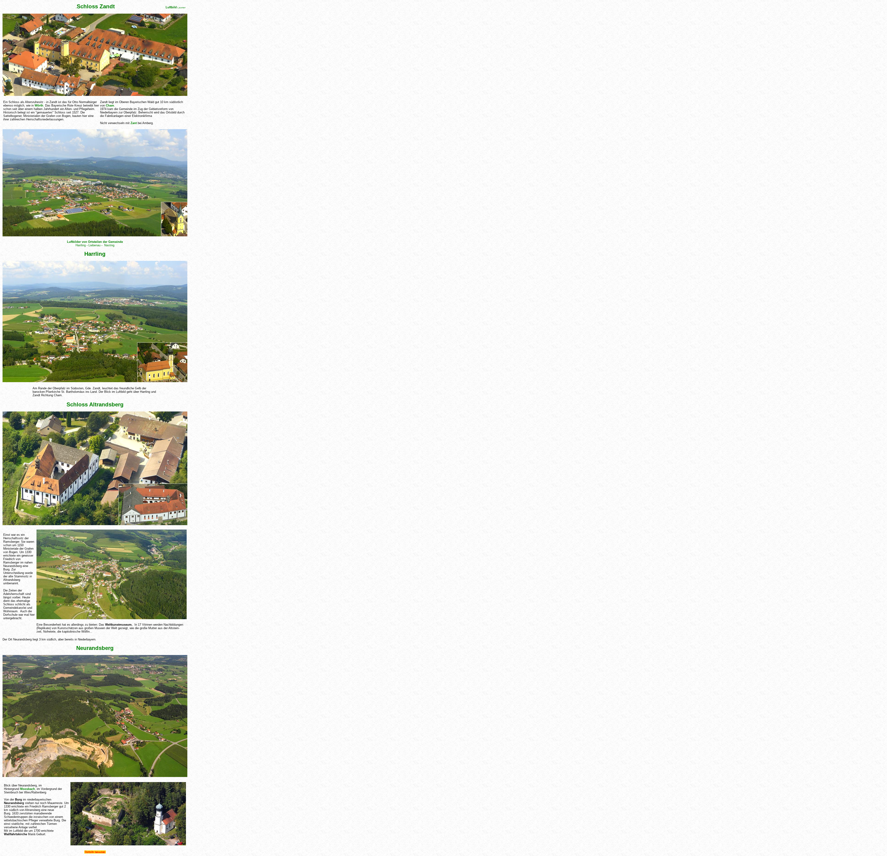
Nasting (109, 245)
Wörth (39, 105)
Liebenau (94, 245)
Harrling (81, 245)
